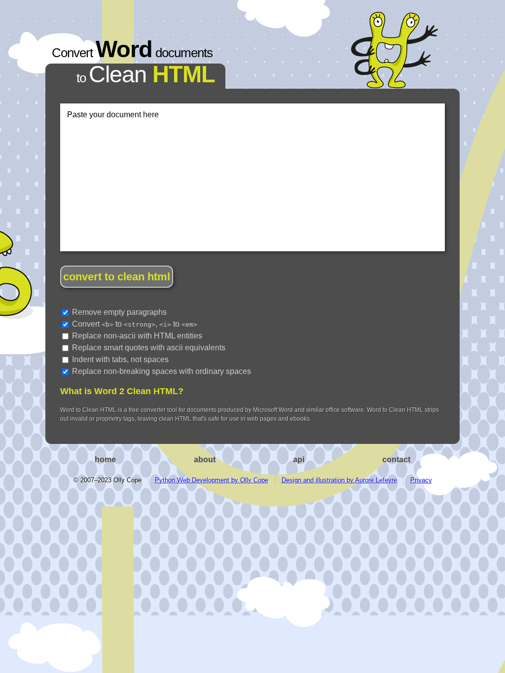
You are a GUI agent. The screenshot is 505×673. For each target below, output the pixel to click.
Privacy (421, 480)
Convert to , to (133, 324)
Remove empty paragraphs (118, 312)
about (205, 459)
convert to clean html (116, 276)
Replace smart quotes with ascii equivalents (147, 347)
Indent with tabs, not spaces (119, 359)
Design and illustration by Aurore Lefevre (339, 480)
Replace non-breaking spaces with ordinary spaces (160, 371)
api (298, 459)
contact (396, 459)
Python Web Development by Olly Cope (211, 480)
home (105, 459)
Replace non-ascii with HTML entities (136, 336)
